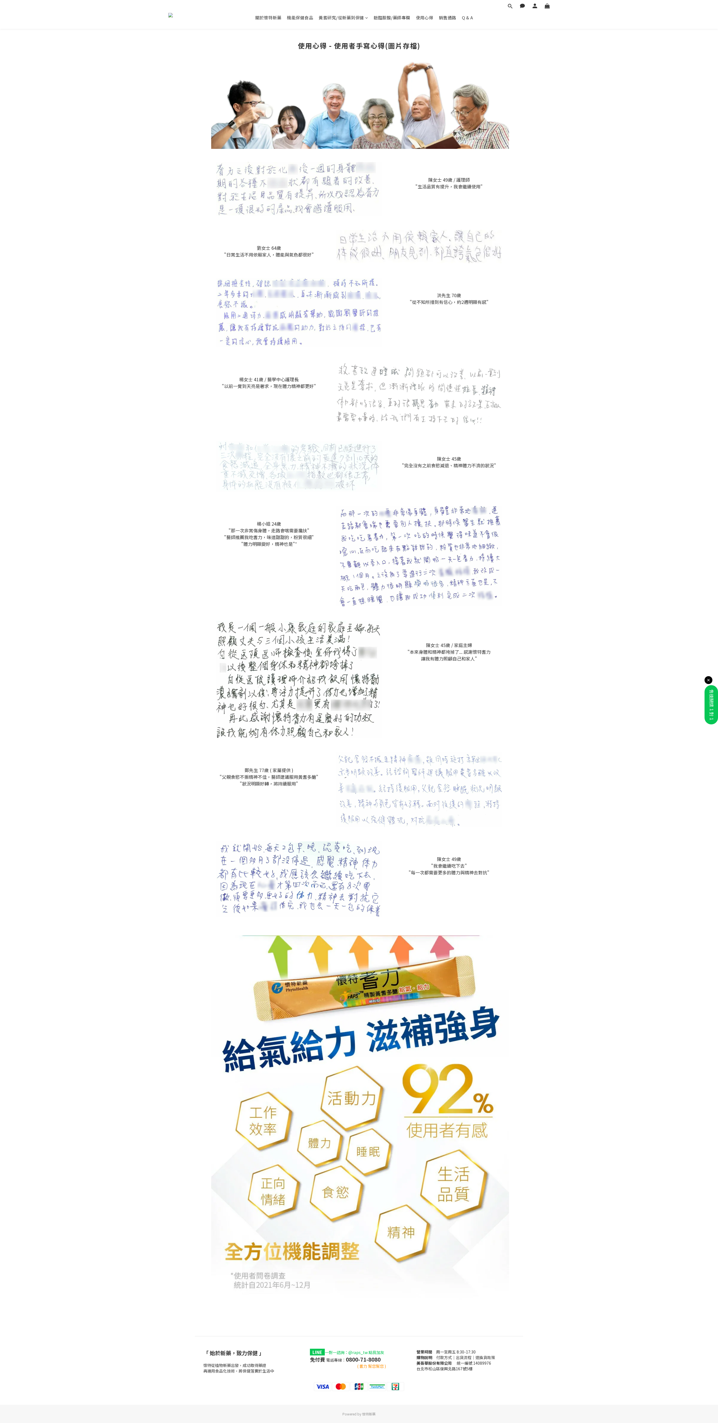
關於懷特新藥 (268, 17)
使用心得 (424, 17)
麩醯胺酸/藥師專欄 (392, 17)
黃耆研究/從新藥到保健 (341, 17)
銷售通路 (447, 17)
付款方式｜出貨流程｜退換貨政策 (465, 1357)
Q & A (467, 17)
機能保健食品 (300, 17)
